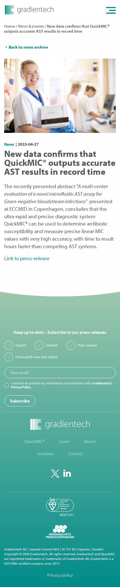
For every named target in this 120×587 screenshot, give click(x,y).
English (21, 345)
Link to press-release (27, 258)
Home (9, 26)
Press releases (87, 345)
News (9, 144)
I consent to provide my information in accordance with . (61, 385)
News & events (31, 26)
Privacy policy (60, 575)
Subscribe (20, 401)
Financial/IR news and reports (37, 357)
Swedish (52, 345)
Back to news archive (28, 47)
